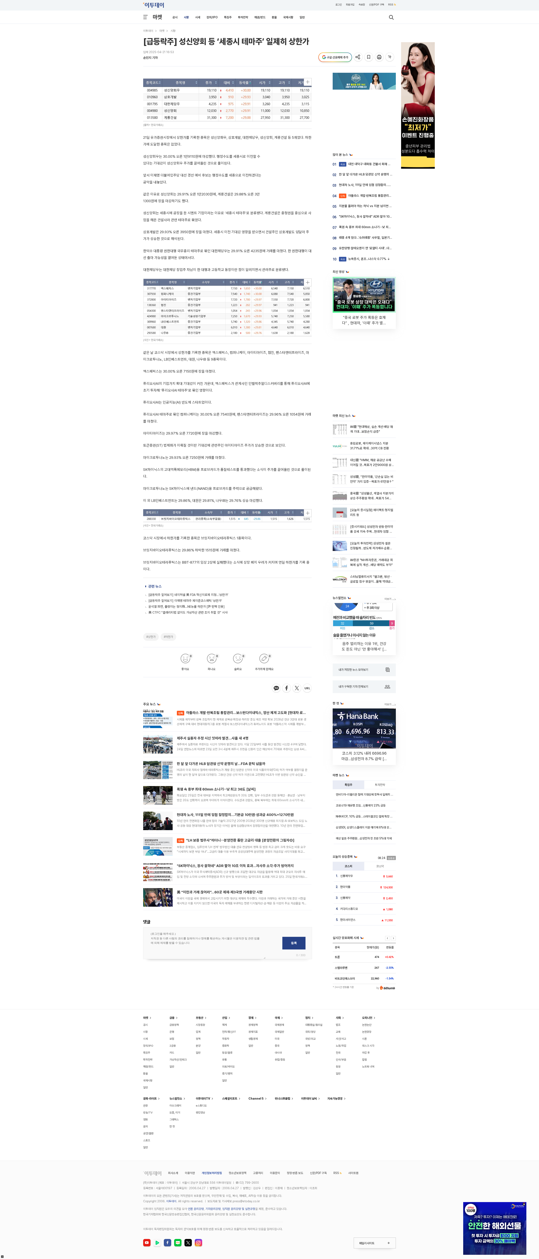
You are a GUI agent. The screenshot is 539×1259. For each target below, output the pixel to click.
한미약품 (345, 887)
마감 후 (366, 1052)
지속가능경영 (335, 1098)
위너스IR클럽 (282, 1098)
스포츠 (146, 1140)
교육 (338, 1031)
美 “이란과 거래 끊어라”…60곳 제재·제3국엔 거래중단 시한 (220, 892)
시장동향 (200, 1024)
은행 (171, 1031)
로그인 (338, 4)
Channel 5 (256, 1098)
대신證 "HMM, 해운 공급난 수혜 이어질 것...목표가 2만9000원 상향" (370, 465)
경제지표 (253, 1031)
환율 (274, 17)
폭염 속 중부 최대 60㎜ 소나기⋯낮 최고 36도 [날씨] (216, 789)
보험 (171, 1038)
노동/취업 (341, 1045)
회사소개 (173, 1173)
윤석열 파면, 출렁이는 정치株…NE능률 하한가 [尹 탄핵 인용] (186, 607)
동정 (338, 1066)
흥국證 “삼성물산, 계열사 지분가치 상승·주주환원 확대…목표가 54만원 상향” (372, 498)
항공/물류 (227, 1052)
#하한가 (168, 636)
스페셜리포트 (229, 1098)
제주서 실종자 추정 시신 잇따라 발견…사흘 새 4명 (212, 738)
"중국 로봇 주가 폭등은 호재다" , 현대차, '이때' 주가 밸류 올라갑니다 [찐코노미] (364, 323)
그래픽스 (174, 1119)
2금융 (172, 1045)
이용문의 (275, 1173)
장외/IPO (212, 17)
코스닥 (380, 866)
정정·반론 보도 (295, 1173)
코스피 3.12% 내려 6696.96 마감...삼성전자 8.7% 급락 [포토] (364, 758)
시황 (186, 17)
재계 (224, 1024)
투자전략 (243, 17)
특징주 (228, 17)
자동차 (225, 1038)
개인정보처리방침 (212, 1173)
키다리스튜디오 (349, 908)
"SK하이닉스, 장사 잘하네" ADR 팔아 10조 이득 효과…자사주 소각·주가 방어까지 (235, 866)
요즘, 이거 (174, 1112)
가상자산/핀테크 (178, 1059)
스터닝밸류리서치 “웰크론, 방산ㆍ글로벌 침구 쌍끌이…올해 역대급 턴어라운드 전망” (371, 581)
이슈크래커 (175, 1105)
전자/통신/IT (229, 1031)
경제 (250, 1017)
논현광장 (366, 1031)
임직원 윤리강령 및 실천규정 (238, 1209)
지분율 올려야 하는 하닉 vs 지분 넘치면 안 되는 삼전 (372, 206)
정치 (307, 1017)
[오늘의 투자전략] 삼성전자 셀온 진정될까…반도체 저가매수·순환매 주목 (371, 548)
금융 (172, 1017)
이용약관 (190, 1173)
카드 (171, 1052)
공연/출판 (148, 1133)
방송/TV (148, 1112)
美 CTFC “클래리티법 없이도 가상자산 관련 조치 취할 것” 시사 (188, 612)
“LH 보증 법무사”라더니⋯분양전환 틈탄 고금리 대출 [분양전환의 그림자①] (236, 840)
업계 (198, 1031)
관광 (145, 1105)
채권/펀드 (259, 17)
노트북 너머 (368, 1066)
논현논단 (366, 1024)
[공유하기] (358, 57)
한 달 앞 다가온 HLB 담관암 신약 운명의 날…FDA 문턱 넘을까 (221, 764)
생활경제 (253, 1038)
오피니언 (367, 1017)
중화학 (225, 1045)
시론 (364, 1038)
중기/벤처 (227, 1073)
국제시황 (288, 17)
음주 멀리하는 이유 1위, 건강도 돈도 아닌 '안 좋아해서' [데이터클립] (364, 649)
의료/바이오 (228, 1066)
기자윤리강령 (213, 1209)
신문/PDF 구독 (376, 4)
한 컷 (172, 1126)
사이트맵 (353, 1173)
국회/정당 (310, 1031)
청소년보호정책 (237, 1173)
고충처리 (258, 1173)
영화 (145, 1119)
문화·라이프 (150, 1098)
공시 (174, 17)
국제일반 (279, 1031)
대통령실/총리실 (314, 1024)
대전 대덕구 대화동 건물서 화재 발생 (367, 164)
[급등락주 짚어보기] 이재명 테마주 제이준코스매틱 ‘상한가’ (185, 601)
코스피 (348, 866)
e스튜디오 (201, 1105)
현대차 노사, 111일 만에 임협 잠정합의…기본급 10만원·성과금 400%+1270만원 (235, 815)
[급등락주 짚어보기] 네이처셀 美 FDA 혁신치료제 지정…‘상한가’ (188, 595)
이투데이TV (203, 1098)
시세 (197, 17)
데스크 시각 (368, 1045)
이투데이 (148, 30)
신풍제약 (345, 897)
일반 (302, 17)
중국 (277, 1045)
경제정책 (253, 1024)
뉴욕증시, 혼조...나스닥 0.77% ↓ (365, 259)
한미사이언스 (347, 919)
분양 (198, 1045)
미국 (277, 1038)
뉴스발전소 (175, 1098)
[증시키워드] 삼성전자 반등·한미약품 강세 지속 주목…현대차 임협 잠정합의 (371, 532)
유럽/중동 (280, 1059)
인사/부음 (341, 1059)
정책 (198, 1038)
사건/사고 (341, 1038)
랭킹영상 (200, 1112)
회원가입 (350, 4)
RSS (390, 4)
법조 (338, 1024)
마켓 (157, 17)
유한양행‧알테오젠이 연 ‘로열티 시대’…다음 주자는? (371, 248)
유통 (224, 1059)
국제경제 (279, 1024)
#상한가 (151, 636)
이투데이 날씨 (309, 1098)
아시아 (278, 1052)
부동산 (199, 1017)
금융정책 (174, 1024)
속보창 (362, 4)
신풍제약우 (346, 876)
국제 (277, 1017)
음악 (145, 1126)
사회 (338, 1017)
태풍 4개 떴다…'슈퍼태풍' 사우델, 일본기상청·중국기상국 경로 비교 (380, 238)
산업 (224, 1017)
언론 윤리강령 (196, 1209)
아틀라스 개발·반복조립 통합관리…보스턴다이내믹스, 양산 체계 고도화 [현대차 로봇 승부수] (248, 713)
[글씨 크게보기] (390, 57)
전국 (338, 1052)
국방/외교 (310, 1038)
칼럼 (364, 1059)
